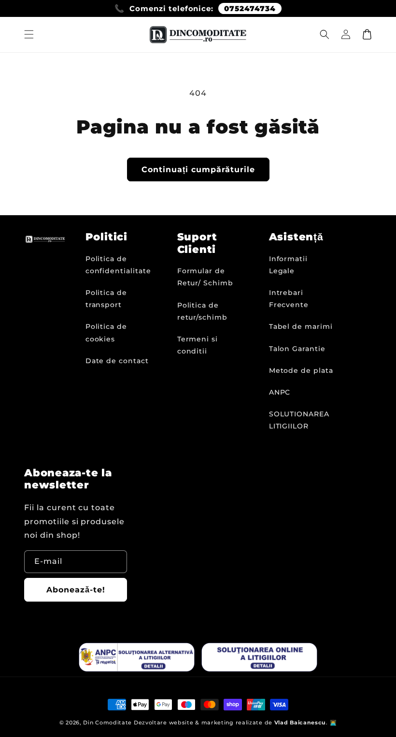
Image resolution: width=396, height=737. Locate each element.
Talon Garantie (297, 348)
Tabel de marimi (301, 326)
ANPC (280, 392)
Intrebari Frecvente (289, 298)
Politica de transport (106, 298)
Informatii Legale (288, 264)
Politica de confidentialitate (118, 264)
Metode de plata (301, 370)
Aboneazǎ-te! (75, 589)
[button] (29, 34)
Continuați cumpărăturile (198, 169)
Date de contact (117, 360)
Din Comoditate (107, 722)
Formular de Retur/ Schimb (205, 276)
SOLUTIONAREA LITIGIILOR (299, 420)
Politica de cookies (106, 332)
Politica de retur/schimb (202, 311)
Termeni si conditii (197, 345)
